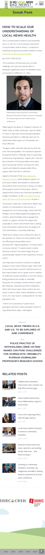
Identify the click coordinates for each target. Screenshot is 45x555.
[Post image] (9, 385)
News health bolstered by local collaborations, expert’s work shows (30, 401)
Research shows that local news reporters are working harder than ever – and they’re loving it (29, 449)
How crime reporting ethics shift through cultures (29, 416)
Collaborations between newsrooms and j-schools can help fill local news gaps (30, 384)
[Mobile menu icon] (41, 4)
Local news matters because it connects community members (30, 431)
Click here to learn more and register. (17, 54)
